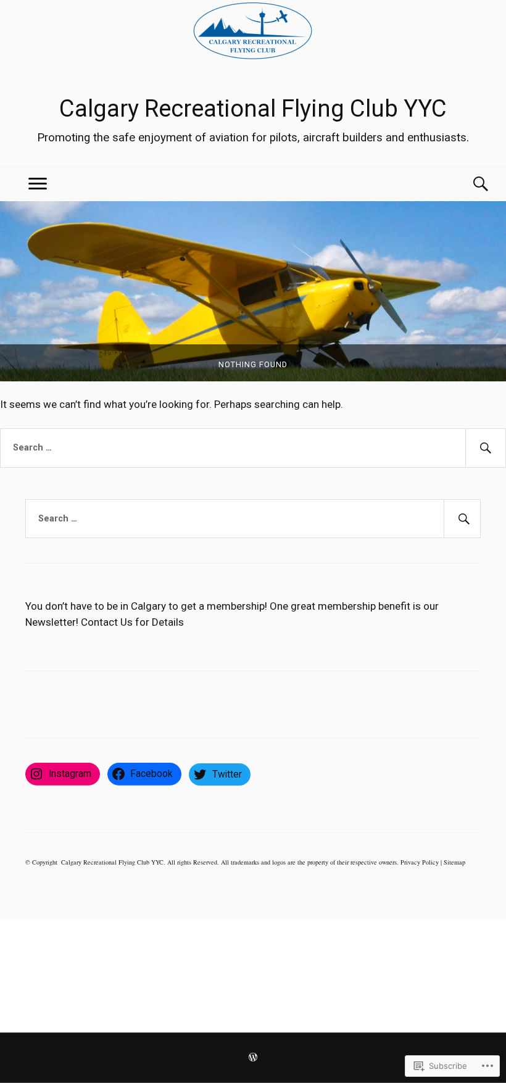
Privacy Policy (419, 862)
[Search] (468, 184)
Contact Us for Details (132, 622)
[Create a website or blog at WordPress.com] (253, 1058)
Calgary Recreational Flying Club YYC (253, 108)
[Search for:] (253, 448)
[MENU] (37, 184)
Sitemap (454, 862)
